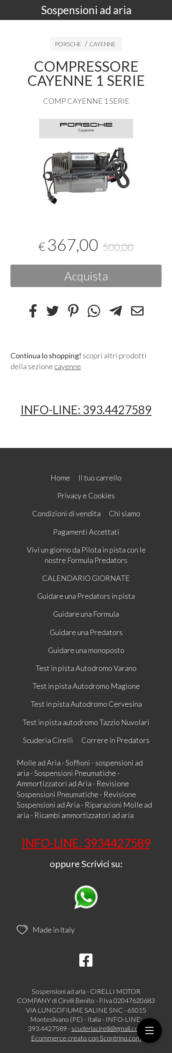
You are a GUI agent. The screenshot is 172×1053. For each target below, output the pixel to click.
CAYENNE (102, 44)
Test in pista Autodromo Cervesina (86, 703)
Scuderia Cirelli (48, 740)
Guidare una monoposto (86, 650)
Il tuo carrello (99, 477)
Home (60, 477)
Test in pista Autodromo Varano (86, 668)
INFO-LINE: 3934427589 (86, 843)
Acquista (86, 276)
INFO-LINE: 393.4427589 (86, 410)
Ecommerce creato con (86, 1038)
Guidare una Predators (86, 632)
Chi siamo (124, 513)
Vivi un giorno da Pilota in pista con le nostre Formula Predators (86, 555)
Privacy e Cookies (86, 495)
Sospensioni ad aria (86, 10)
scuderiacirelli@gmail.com (107, 1028)
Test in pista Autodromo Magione (86, 685)
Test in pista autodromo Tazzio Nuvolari (86, 722)
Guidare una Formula (86, 613)
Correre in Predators (115, 740)
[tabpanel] (86, 165)
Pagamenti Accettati (86, 531)
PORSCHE (68, 44)
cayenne (67, 366)
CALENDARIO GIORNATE (86, 578)
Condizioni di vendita (66, 513)
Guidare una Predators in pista (86, 595)
